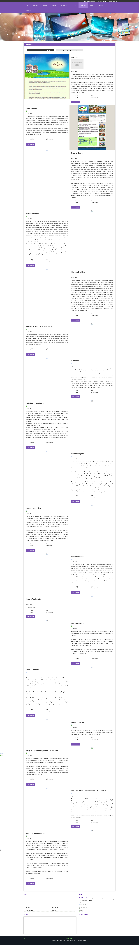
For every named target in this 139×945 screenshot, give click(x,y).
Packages (28, 904)
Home (27, 898)
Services (28, 907)
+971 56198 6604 (102, 1)
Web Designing (29, 910)
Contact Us (55, 907)
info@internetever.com (89, 1)
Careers (54, 901)
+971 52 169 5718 (113, 1)
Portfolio (54, 898)
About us (28, 901)
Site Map (54, 910)
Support (54, 904)
